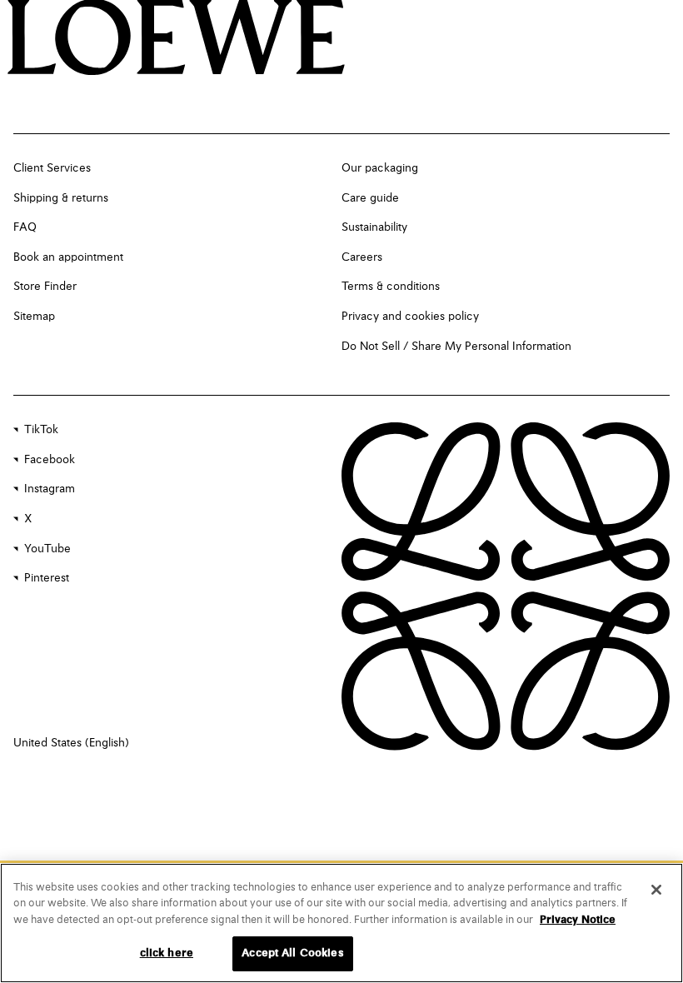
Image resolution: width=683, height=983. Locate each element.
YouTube (47, 549)
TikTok (41, 430)
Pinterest (46, 578)
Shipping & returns (60, 198)
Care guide (370, 198)
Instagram (49, 489)
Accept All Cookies (292, 953)
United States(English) (71, 743)
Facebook (49, 460)
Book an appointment (68, 257)
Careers (362, 257)
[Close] (656, 889)
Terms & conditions (391, 286)
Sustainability (374, 227)
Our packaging (380, 168)
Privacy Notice (578, 920)
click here (166, 953)
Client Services (52, 168)
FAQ (25, 227)
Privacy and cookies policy (410, 316)
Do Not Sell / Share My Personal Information (456, 346)
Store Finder (45, 286)
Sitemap (34, 316)
